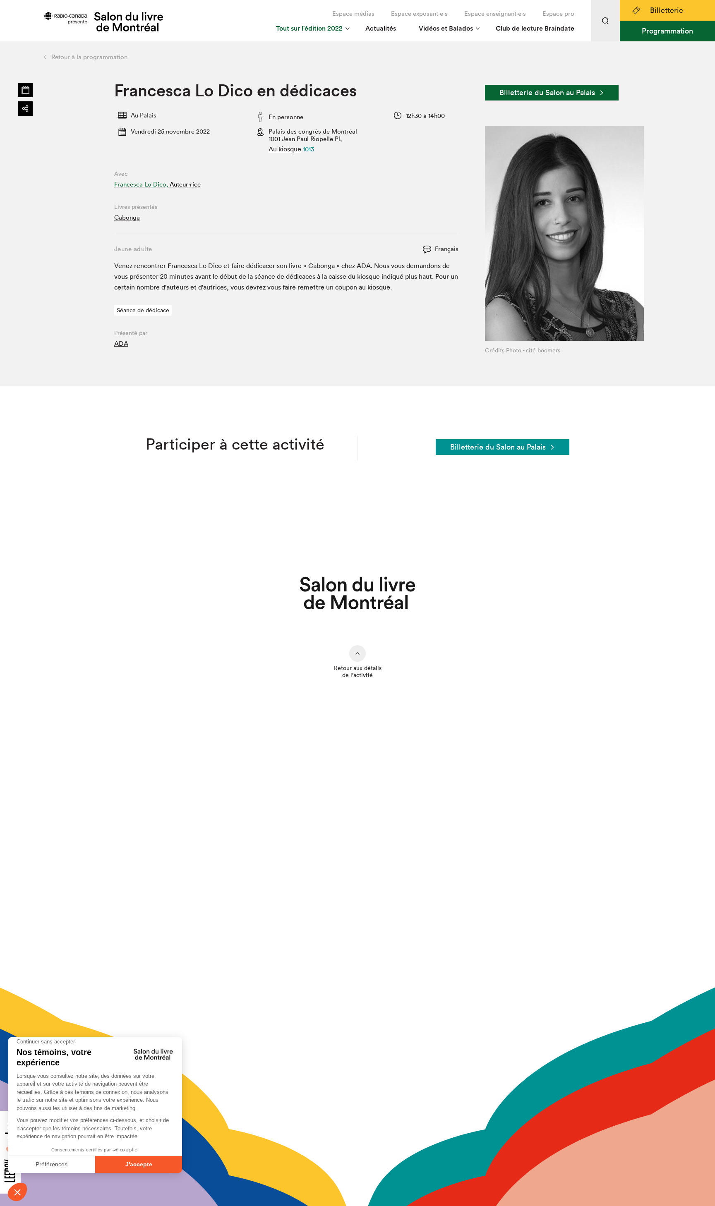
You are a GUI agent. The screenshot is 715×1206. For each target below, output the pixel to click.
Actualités (380, 28)
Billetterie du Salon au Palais (547, 92)
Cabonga (127, 217)
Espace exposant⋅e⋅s (419, 13)
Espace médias (353, 13)
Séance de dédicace (143, 310)
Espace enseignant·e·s (495, 13)
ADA (121, 343)
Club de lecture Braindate (535, 28)
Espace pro (558, 13)
